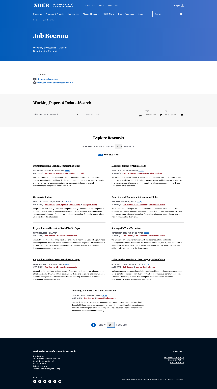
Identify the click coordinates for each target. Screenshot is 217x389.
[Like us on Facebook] (54, 381)
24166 (104, 295)
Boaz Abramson (130, 173)
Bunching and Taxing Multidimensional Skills (134, 197)
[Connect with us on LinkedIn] (39, 381)
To (168, 111)
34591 (67, 171)
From (149, 111)
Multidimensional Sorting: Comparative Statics (56, 165)
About (140, 14)
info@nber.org (40, 366)
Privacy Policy (177, 362)
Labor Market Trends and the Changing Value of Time (138, 259)
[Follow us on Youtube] (59, 381)
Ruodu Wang (74, 205)
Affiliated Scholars (91, 14)
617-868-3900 (39, 364)
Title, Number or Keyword (46, 114)
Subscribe (90, 6)
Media (101, 6)
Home (36, 20)
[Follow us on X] (34, 381)
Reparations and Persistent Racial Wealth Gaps (56, 228)
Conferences (73, 14)
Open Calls (113, 6)
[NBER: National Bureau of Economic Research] (55, 7)
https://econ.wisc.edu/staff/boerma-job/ (54, 83)
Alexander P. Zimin (157, 205)
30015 (139, 202)
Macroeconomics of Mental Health (129, 165)
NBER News (108, 14)
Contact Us (38, 356)
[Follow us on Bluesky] (44, 381)
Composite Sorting (42, 197)
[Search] (181, 14)
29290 (146, 233)
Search (157, 14)
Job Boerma (50, 173)
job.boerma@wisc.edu (47, 79)
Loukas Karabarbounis (67, 236)
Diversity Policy (176, 360)
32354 (141, 171)
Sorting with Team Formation (126, 228)
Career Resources (126, 14)
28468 (66, 264)
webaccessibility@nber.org (46, 369)
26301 (146, 264)
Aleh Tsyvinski (77, 173)
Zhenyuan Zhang (90, 205)
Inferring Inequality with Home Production (94, 290)
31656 (68, 202)
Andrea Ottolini (62, 173)
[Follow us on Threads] (49, 381)
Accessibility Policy (174, 357)
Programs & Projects (55, 14)
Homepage (178, 351)
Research (37, 14)
